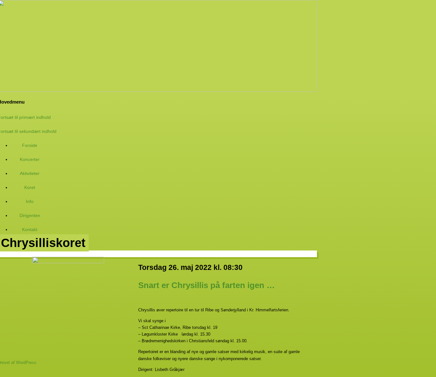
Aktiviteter (30, 173)
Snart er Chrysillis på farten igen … (206, 285)
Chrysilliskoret (43, 243)
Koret (29, 187)
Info (30, 201)
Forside (29, 145)
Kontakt (29, 229)
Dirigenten (29, 215)
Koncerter (30, 159)
